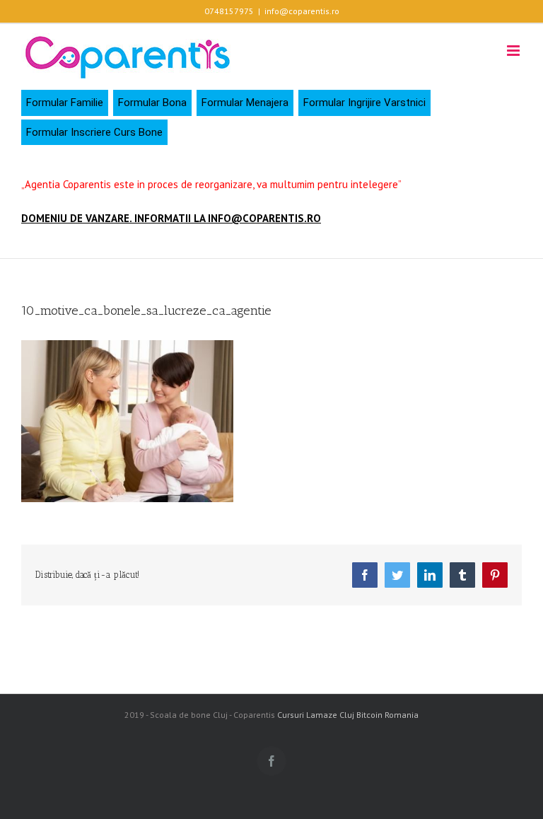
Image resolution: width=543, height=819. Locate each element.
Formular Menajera (245, 102)
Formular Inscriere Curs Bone (94, 132)
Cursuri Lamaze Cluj (315, 714)
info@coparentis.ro (301, 11)
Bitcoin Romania (387, 714)
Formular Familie (64, 102)
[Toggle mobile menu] (514, 50)
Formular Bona (152, 102)
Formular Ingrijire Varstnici (364, 102)
